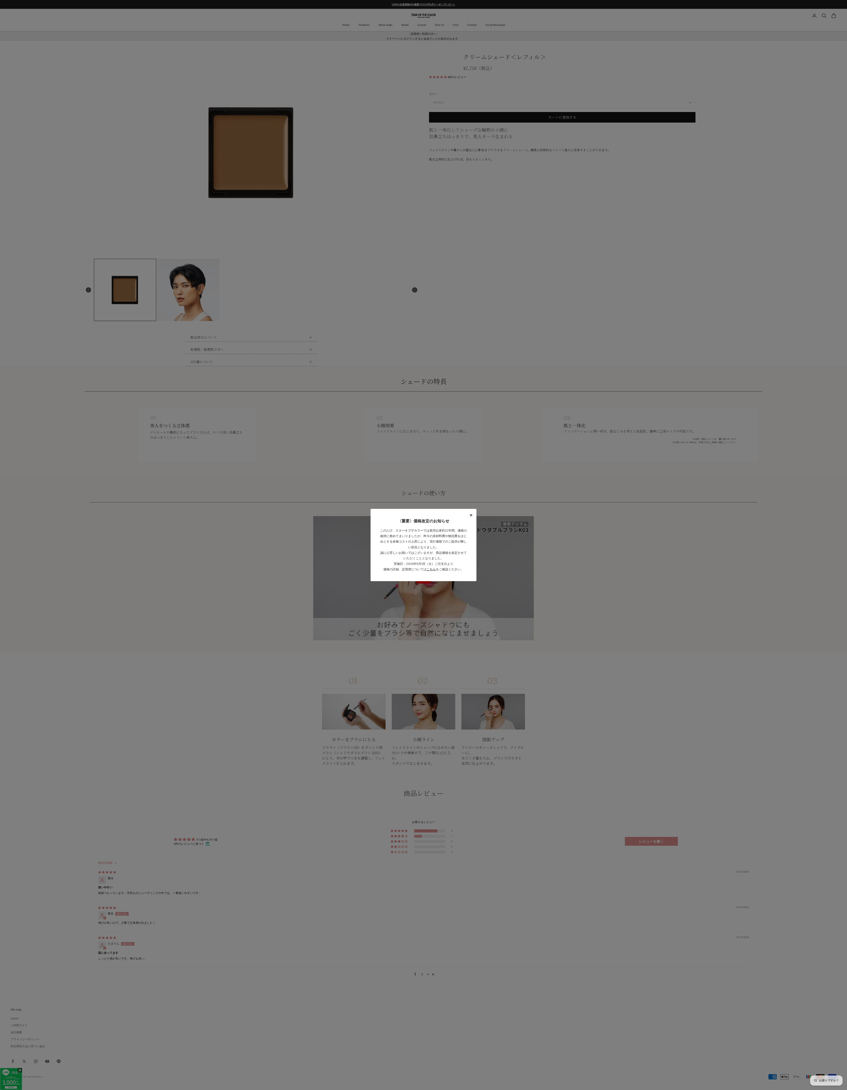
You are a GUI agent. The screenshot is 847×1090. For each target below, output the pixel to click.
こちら (431, 569)
